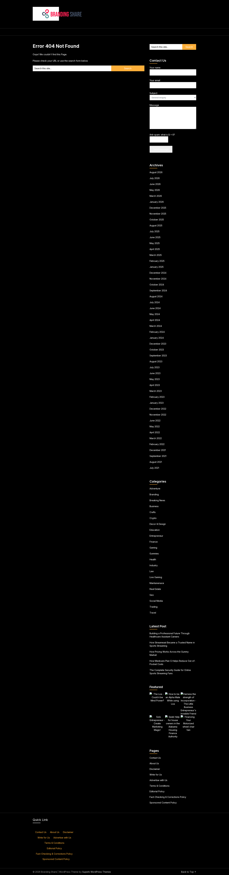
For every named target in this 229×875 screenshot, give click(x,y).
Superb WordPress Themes (96, 871)
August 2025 (156, 225)
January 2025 (157, 267)
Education (155, 530)
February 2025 (157, 261)
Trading (153, 606)
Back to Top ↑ (188, 871)
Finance (154, 541)
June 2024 (155, 308)
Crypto (153, 518)
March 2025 (156, 255)
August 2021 (156, 462)
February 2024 (157, 332)
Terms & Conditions (159, 785)
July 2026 (155, 178)
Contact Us (155, 757)
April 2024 (155, 320)
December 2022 (158, 408)
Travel (153, 612)
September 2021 (158, 456)
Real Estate (155, 589)
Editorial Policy (157, 791)
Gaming (153, 547)
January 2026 (157, 202)
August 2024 (156, 296)
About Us (154, 763)
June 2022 (155, 420)
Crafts (153, 512)
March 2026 (156, 196)
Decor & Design (158, 524)
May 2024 (155, 314)
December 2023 (158, 343)
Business (154, 506)
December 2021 (158, 450)
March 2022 (156, 438)
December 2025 (158, 207)
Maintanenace (157, 583)
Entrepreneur (156, 535)
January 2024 (157, 337)
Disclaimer (155, 769)
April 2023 (155, 385)
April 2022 (155, 432)
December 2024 (158, 272)
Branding (154, 494)
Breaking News (157, 500)
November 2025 (158, 213)
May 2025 (155, 243)
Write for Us (156, 774)
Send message (161, 149)
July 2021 (154, 468)
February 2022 (157, 444)
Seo (152, 595)
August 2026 (156, 172)
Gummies (154, 553)
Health (153, 559)
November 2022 (158, 414)
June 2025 (155, 237)
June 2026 (155, 184)
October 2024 (157, 284)
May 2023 (155, 379)
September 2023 (158, 355)
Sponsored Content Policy (163, 802)
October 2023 (157, 349)
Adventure (155, 488)
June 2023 (155, 373)
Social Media (156, 601)
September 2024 (158, 290)
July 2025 (155, 231)
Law (152, 571)
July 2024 (155, 302)
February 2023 (157, 397)
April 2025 (155, 249)
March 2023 (156, 391)
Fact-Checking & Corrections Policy (168, 797)
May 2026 (155, 190)
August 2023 (156, 361)
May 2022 (155, 426)
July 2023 (155, 367)
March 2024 (156, 326)
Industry (154, 565)
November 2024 (158, 278)
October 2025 (157, 219)
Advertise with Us (158, 780)
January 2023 (157, 402)
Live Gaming (156, 577)
